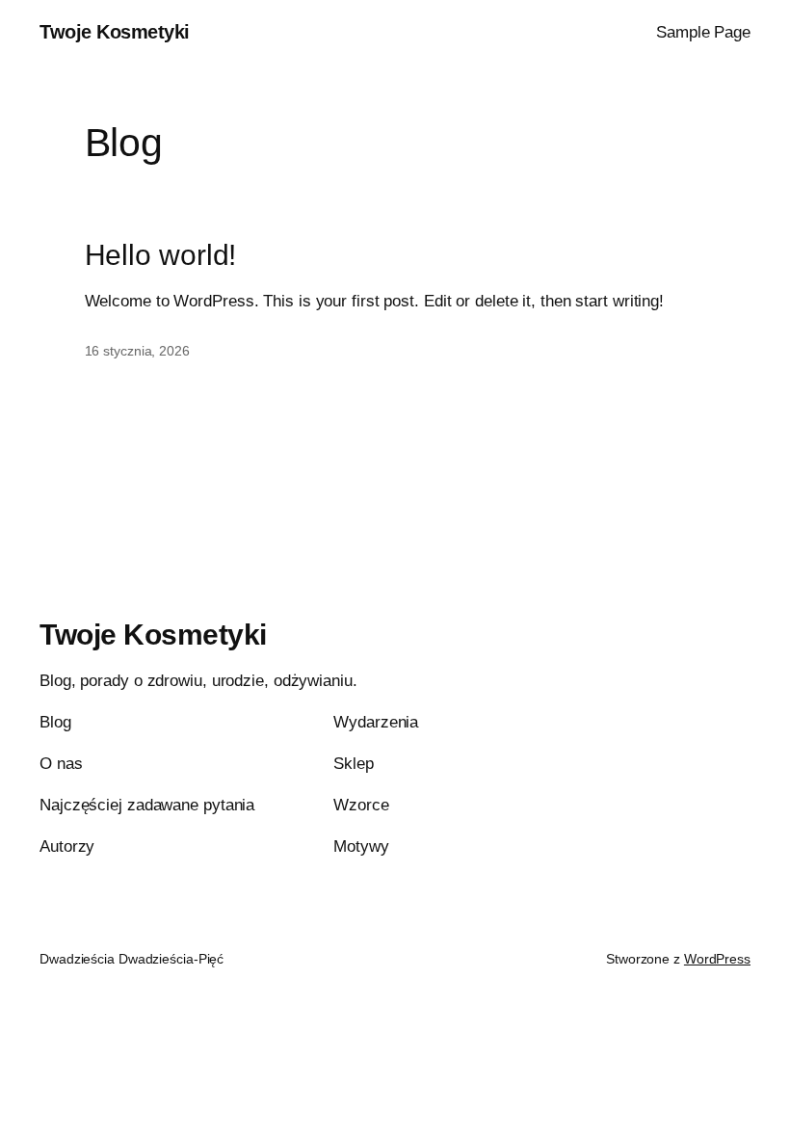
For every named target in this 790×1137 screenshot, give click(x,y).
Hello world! (161, 255)
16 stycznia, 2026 (137, 350)
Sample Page (703, 32)
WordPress (717, 958)
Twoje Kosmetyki (115, 31)
